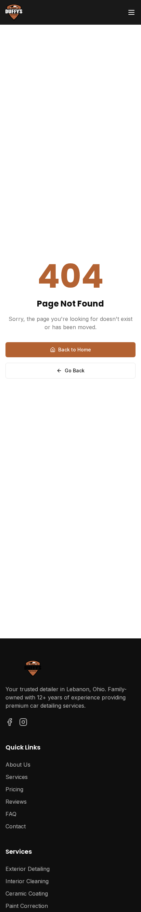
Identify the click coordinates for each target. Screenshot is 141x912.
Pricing (14, 789)
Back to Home (74, 349)
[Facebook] (9, 722)
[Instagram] (23, 722)
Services (16, 776)
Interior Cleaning (27, 881)
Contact (15, 826)
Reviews (16, 801)
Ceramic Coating (26, 893)
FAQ (10, 814)
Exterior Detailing (27, 868)
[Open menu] (131, 12)
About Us (17, 764)
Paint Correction (26, 905)
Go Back (75, 370)
